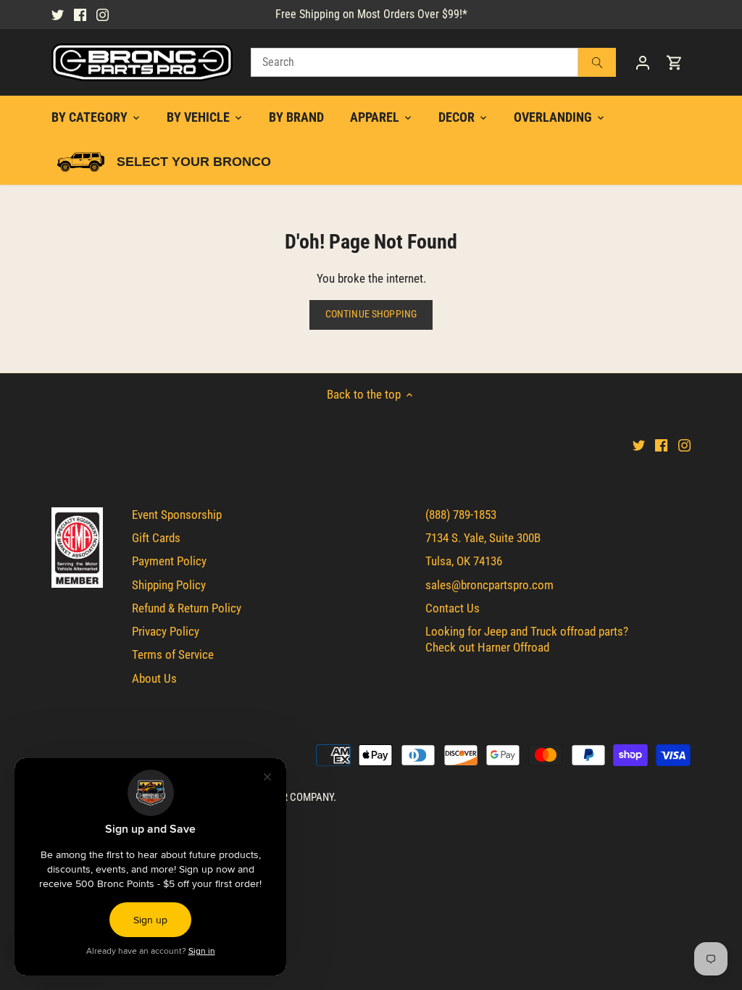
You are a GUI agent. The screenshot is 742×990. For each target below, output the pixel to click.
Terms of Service (173, 654)
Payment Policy (169, 561)
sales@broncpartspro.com (489, 585)
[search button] (597, 62)
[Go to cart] (674, 63)
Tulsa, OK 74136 (463, 561)
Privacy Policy (165, 631)
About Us (154, 678)
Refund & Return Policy (186, 608)
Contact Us (452, 608)
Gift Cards (156, 538)
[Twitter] (57, 14)
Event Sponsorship (177, 514)
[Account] (643, 63)
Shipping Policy (169, 585)
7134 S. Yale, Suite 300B (483, 538)
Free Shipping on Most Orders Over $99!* (371, 14)
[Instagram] (102, 14)
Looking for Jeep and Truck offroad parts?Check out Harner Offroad (526, 639)
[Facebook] (80, 14)
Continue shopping (371, 314)
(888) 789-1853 (460, 514)
